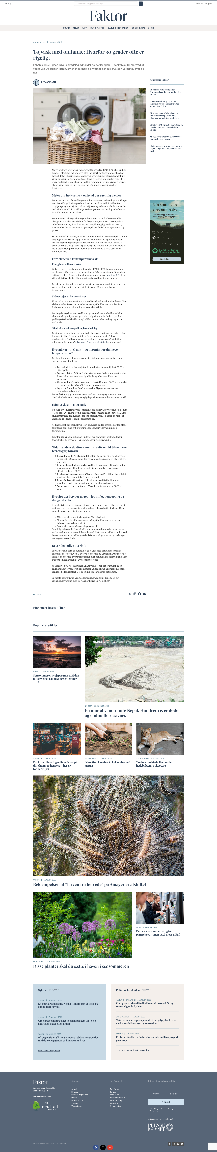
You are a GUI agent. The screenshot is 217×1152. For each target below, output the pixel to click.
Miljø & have (90, 758)
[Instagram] (174, 1144)
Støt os (199, 3)
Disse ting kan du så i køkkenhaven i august (107, 763)
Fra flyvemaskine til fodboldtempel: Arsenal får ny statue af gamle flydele (144, 1004)
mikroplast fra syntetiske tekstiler (92, 342)
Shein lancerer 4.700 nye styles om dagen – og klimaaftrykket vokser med (166, 148)
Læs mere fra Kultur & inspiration (132, 1050)
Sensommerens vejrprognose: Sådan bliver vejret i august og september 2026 (56, 678)
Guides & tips (138, 28)
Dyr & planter (97, 28)
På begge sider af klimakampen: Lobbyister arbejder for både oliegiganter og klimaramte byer (164, 115)
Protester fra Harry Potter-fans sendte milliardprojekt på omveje (147, 1038)
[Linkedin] (182, 1144)
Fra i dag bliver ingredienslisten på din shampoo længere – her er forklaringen (55, 765)
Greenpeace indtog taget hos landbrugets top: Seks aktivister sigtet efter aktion (164, 103)
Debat (151, 28)
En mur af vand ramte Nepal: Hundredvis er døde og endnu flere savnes (166, 92)
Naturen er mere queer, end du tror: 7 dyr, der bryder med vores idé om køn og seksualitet (146, 1021)
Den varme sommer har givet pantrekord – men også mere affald (158, 932)
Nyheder (88, 706)
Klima (84, 28)
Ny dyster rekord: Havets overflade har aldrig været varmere (165, 137)
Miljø (76, 28)
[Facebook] (169, 1144)
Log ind (208, 3)
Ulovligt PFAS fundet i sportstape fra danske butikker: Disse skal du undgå (166, 127)
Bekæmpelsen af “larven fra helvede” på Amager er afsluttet (89, 884)
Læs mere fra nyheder (49, 1050)
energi (38, 594)
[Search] (141, 4)
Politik (66, 28)
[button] (96, 1147)
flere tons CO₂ (113, 275)
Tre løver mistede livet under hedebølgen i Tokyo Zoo (154, 763)
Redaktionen (48, 82)
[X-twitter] (178, 1144)
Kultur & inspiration (118, 28)
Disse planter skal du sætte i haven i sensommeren (81, 966)
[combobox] (106, 4)
